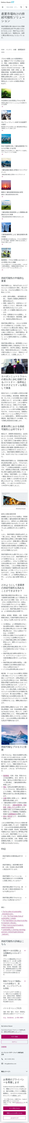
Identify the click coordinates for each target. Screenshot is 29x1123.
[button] (9, 49)
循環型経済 (12, 814)
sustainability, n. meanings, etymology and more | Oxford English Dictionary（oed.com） (13, 932)
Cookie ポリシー (20, 1102)
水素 (4, 798)
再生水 (10, 816)
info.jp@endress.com (10, 1063)
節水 (4, 816)
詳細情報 (3, 1046)
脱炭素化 (6, 776)
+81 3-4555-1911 (10, 1059)
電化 (4, 787)
